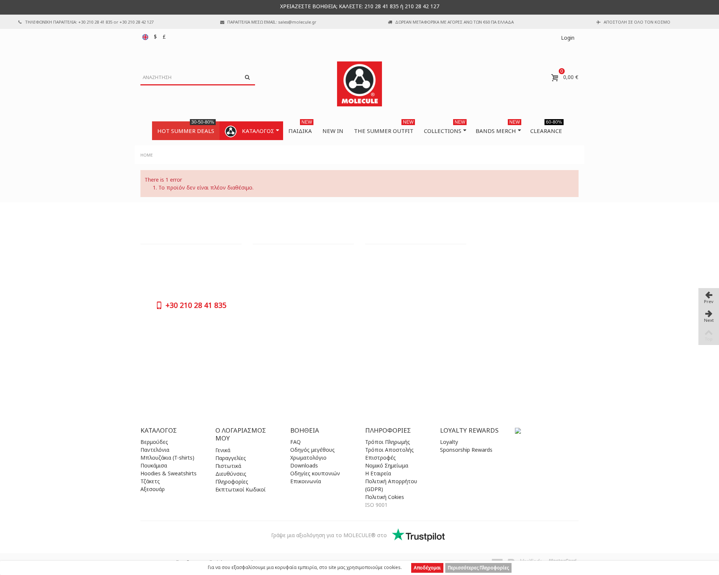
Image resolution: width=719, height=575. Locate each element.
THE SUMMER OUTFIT (383, 127)
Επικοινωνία (305, 481)
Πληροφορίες (231, 481)
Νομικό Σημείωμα (386, 465)
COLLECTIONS (444, 127)
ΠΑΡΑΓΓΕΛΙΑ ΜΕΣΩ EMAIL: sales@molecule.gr (271, 22)
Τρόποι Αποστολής (389, 449)
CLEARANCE (546, 127)
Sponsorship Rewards (466, 449)
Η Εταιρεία (378, 473)
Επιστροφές (380, 457)
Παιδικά (300, 127)
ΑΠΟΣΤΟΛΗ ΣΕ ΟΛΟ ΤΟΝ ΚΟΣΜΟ (637, 22)
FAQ (295, 441)
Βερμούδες (154, 441)
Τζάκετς (150, 481)
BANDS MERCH (498, 127)
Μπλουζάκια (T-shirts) (167, 457)
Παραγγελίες (230, 457)
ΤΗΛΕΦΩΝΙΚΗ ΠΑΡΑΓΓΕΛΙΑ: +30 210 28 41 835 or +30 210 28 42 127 (89, 22)
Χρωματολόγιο (308, 457)
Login (567, 37)
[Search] (247, 77)
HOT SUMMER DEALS (185, 127)
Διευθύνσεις (230, 473)
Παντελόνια (154, 449)
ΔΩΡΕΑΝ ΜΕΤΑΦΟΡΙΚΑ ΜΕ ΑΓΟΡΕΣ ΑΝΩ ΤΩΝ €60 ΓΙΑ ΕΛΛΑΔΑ (454, 22)
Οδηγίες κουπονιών (315, 473)
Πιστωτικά (228, 465)
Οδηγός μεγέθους (312, 449)
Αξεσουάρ (152, 489)
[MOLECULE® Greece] (359, 83)
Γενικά (222, 450)
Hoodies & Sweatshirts (168, 473)
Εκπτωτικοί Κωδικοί (240, 489)
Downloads (304, 465)
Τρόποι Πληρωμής (387, 441)
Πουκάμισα (153, 465)
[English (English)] (146, 36)
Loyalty (449, 441)
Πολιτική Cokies (384, 496)
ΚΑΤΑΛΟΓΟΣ (258, 130)
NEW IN (332, 130)
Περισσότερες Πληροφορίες (478, 568)
